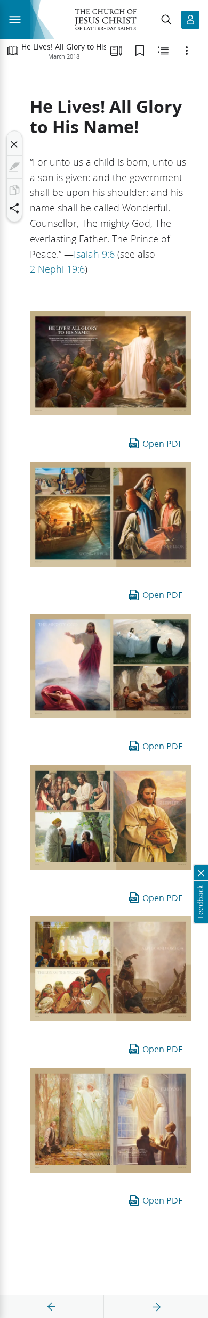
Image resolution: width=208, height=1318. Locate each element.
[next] (156, 1306)
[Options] (186, 50)
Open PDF (162, 443)
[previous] (51, 1306)
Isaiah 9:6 (94, 254)
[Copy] (14, 190)
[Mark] (14, 167)
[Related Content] (163, 50)
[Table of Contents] (12, 50)
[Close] (14, 144)
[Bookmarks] (139, 50)
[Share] (14, 208)
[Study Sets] (116, 50)
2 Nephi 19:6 (57, 269)
